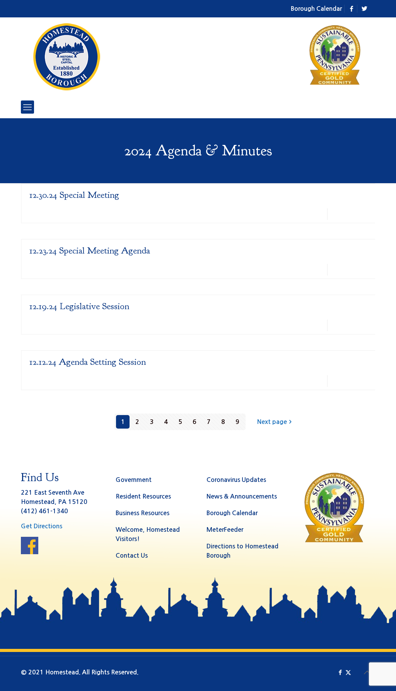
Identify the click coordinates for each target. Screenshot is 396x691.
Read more (354, 214)
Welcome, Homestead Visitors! (148, 534)
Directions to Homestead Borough (242, 550)
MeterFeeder (225, 530)
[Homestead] (68, 56)
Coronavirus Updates (236, 480)
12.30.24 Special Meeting (74, 195)
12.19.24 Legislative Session (79, 306)
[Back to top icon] (367, 672)
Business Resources (142, 513)
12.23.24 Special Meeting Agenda (89, 250)
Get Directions (41, 526)
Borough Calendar (316, 9)
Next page (272, 422)
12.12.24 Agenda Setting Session (87, 362)
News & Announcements (242, 496)
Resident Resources (143, 496)
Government (134, 480)
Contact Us (132, 555)
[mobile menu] (27, 107)
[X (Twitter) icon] (348, 672)
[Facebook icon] (340, 672)
